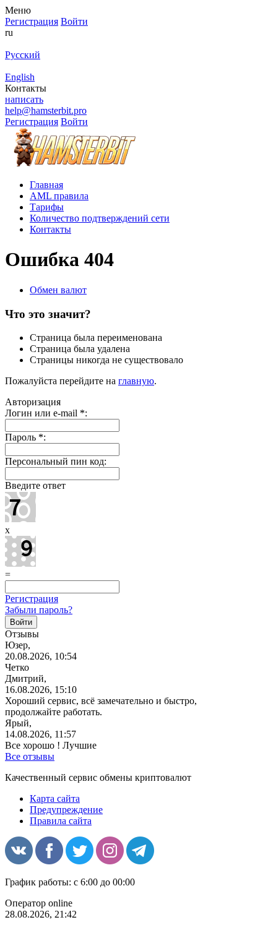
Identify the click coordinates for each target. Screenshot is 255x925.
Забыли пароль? (38, 609)
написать (24, 99)
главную (136, 381)
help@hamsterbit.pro (46, 110)
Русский (22, 54)
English (20, 77)
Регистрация (31, 598)
